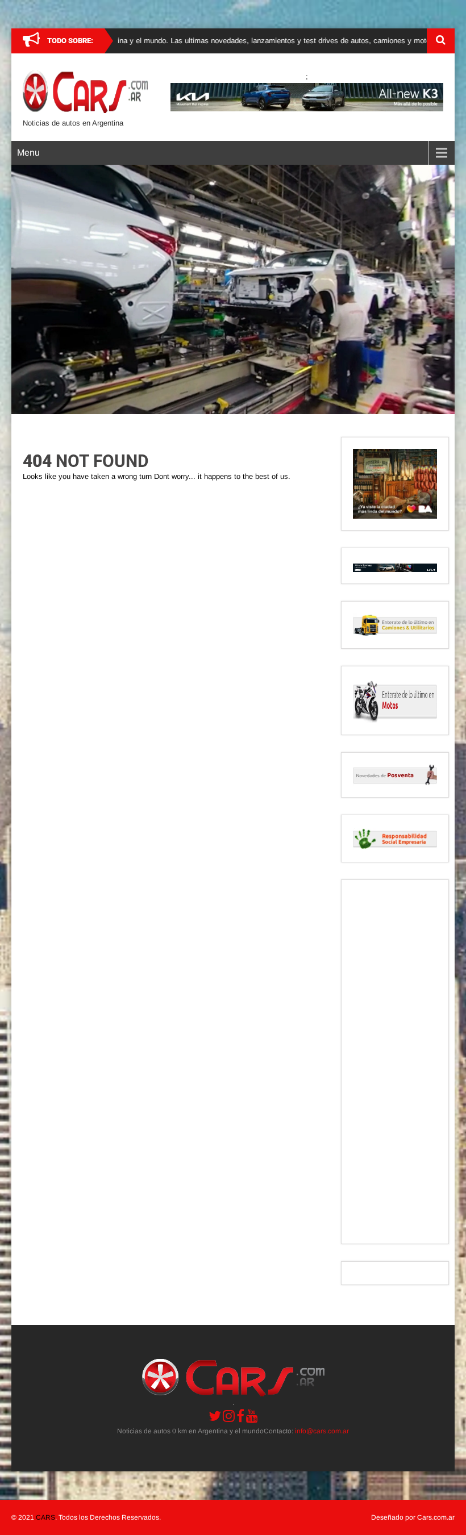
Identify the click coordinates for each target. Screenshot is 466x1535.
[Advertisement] (395, 1061)
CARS (45, 1517)
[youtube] (252, 1416)
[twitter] (215, 1416)
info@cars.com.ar (322, 1431)
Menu (28, 152)
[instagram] (229, 1416)
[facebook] (240, 1416)
